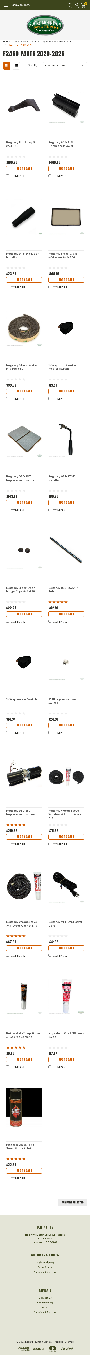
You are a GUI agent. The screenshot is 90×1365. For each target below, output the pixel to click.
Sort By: (33, 65)
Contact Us (45, 1297)
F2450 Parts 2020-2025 (20, 45)
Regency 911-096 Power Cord (65, 923)
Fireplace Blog (45, 1302)
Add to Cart (24, 168)
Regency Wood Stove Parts (56, 41)
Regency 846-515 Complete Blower (60, 144)
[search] (69, 5)
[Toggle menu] (6, 7)
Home (6, 41)
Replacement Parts (25, 41)
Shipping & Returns (45, 1272)
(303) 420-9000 (20, 5)
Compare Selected (73, 1202)
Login (39, 1262)
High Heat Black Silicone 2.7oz (66, 1035)
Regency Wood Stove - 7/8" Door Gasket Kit (22, 923)
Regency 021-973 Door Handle (64, 478)
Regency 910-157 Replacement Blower (21, 812)
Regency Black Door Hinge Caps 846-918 (20, 589)
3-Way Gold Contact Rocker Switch (63, 367)
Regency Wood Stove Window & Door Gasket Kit (65, 814)
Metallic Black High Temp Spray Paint (20, 1146)
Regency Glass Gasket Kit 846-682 (22, 367)
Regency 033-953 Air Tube (63, 589)
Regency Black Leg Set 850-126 (22, 144)
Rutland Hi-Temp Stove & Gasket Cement (23, 1035)
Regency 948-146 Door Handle (22, 255)
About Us (45, 1307)
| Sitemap (68, 1341)
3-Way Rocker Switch (21, 699)
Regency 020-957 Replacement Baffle (20, 478)
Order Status (45, 1267)
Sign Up (50, 1262)
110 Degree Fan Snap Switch (63, 701)
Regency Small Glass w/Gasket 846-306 (62, 255)
